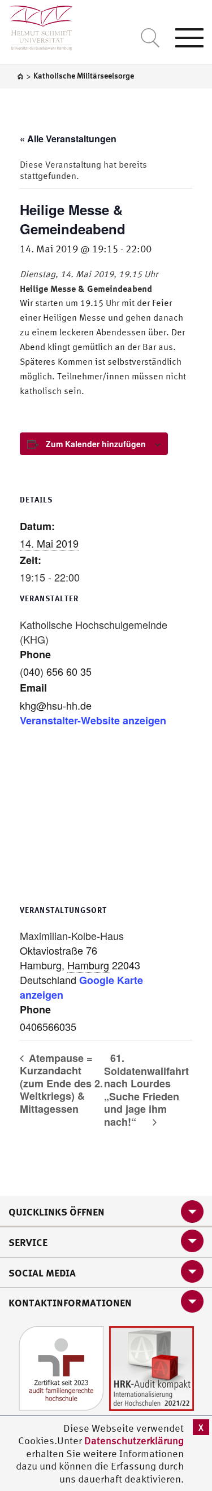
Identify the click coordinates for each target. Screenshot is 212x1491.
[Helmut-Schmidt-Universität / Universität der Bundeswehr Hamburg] (36, 25)
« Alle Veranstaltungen (68, 138)
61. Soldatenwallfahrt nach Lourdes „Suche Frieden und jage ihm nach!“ (146, 1090)
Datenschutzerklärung (134, 1440)
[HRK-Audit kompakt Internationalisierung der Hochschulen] (151, 1367)
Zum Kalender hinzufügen (96, 443)
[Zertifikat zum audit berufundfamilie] (61, 1367)
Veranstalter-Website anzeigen (93, 720)
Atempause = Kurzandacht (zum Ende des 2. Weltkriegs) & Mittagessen (61, 1083)
